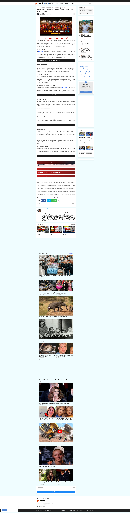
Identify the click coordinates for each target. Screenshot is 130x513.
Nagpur (85, 71)
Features (56, 3)
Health (42, 197)
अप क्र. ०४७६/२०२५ (65, 87)
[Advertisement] (57, 246)
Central (61, 3)
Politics (54, 197)
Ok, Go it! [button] (4, 510)
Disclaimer (58, 1)
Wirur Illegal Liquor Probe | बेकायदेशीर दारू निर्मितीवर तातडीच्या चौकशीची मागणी (49, 60)
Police (50, 197)
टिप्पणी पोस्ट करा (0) (56, 491)
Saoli (85, 74)
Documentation (53, 1)
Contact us (42, 1)
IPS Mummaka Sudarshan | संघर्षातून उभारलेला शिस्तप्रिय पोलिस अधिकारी (86, 43)
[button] (94, 4)
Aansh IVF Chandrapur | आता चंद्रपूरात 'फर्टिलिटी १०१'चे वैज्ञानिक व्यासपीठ (42, 234)
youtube (90, 13)
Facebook (44, 200)
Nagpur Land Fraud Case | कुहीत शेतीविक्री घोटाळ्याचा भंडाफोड (86, 36)
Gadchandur (87, 66)
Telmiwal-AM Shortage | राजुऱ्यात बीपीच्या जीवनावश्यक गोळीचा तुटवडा (55, 234)
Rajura (41, 7)
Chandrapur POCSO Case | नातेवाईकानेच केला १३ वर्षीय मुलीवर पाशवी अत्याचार (86, 57)
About (65, 510)
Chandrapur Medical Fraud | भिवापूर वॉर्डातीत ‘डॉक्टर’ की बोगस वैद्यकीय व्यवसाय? (69, 234)
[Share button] (58, 200)
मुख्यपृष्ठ (38, 7)
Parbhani (88, 71)
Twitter (49, 200)
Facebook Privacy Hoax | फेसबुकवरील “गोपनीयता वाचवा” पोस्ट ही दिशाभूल (89, 139)
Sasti (88, 74)
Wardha (84, 76)
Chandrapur (82, 66)
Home (46, 3)
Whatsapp (54, 200)
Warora (88, 76)
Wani (80, 76)
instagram (83, 13)
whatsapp (90, 10)
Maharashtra (66, 3)
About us (72, 3)
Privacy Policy (47, 1)
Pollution (58, 197)
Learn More (8, 507)
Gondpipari (81, 69)
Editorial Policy (79, 510)
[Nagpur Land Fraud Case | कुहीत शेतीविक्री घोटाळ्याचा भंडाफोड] (86, 26)
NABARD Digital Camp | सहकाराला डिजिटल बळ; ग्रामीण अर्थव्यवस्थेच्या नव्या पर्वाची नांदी (82, 140)
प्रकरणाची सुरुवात (40, 51)
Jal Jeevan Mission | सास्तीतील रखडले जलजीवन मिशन (89, 152)
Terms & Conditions (85, 510)
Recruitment (81, 74)
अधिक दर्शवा (73, 224)
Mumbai (81, 71)
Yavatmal (81, 78)
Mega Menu (51, 3)
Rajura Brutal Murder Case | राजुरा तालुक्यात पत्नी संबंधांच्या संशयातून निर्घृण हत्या (86, 50)
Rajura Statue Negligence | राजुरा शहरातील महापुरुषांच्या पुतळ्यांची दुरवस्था (48, 155)
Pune (84, 73)
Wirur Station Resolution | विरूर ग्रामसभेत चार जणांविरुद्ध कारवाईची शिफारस (48, 94)
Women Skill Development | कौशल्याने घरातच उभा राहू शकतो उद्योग (82, 152)
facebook (83, 10)
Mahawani (44, 208)
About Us (37, 1)
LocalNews (46, 197)
